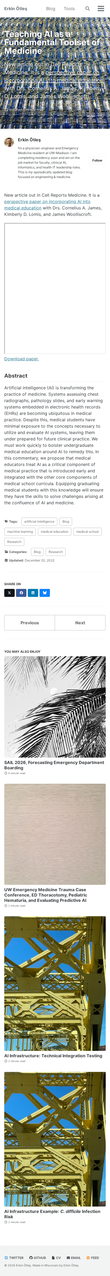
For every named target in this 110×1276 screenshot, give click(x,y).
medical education (54, 532)
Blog (50, 8)
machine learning (20, 532)
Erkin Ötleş (15, 8)
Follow (97, 160)
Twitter (15, 1258)
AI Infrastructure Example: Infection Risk (52, 1214)
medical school (87, 532)
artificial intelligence (39, 521)
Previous (30, 622)
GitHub (39, 1258)
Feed (94, 1258)
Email (75, 1258)
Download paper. (21, 358)
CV (58, 1258)
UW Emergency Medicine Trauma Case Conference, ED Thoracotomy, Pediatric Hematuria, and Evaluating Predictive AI (45, 895)
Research (14, 542)
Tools (69, 8)
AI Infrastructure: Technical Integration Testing (53, 1055)
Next (80, 622)
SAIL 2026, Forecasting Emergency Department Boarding (54, 765)
